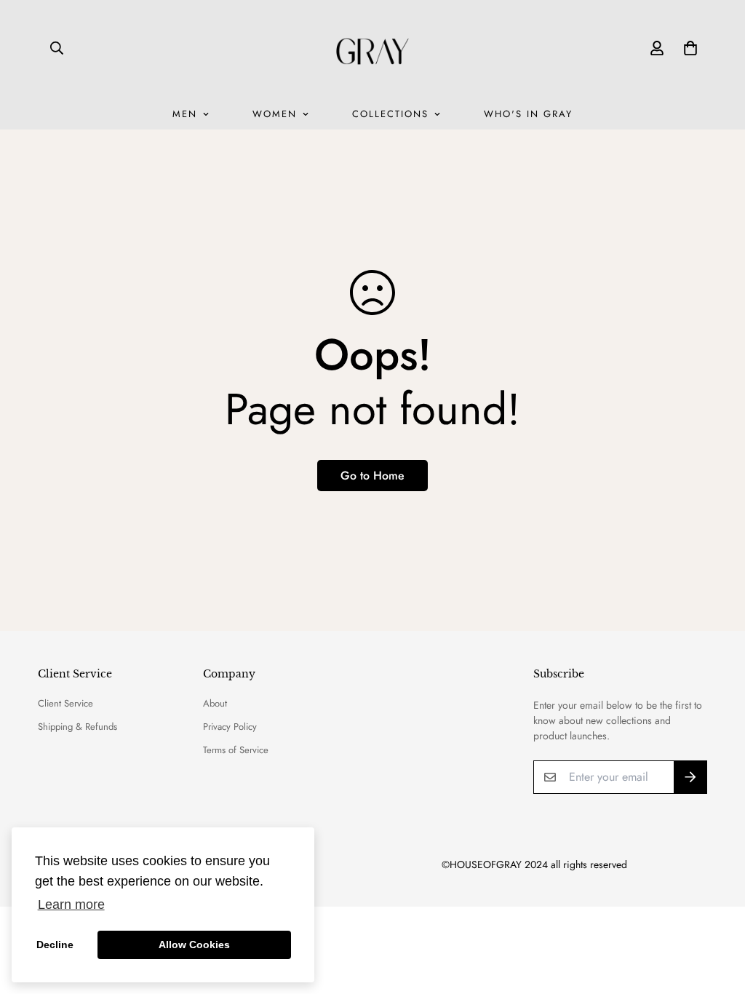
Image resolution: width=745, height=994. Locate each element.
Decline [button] (54, 944)
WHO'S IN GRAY (528, 114)
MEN (184, 114)
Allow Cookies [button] (194, 944)
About (215, 703)
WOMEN (274, 114)
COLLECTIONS (390, 114)
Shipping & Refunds (77, 726)
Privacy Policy (230, 726)
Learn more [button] (71, 904)
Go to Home (372, 475)
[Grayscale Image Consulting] (372, 47)
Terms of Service (235, 750)
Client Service (65, 703)
